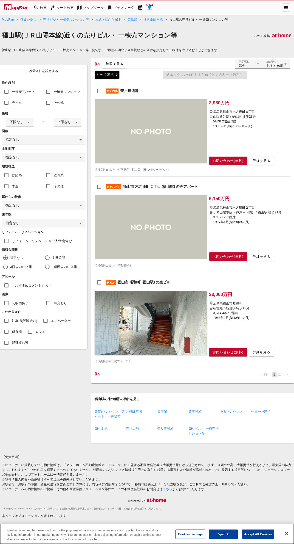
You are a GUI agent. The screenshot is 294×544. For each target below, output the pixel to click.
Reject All (223, 534)
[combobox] (20, 122)
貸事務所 (195, 411)
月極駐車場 (134, 411)
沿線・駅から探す (108, 19)
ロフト (40, 332)
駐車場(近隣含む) (24, 321)
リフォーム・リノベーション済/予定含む (42, 241)
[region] (147, 534)
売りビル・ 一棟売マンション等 (66, 19)
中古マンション (231, 411)
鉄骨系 (59, 175)
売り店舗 (132, 428)
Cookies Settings (190, 534)
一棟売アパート (23, 92)
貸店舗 (162, 411)
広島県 (132, 19)
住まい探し (28, 19)
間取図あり (20, 303)
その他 (59, 103)
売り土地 (101, 428)
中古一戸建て (261, 411)
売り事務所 (165, 428)
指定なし (16, 258)
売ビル (17, 103)
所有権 (17, 332)
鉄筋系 (17, 175)
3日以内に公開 (21, 267)
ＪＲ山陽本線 (153, 19)
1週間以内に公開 (64, 267)
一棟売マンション (67, 92)
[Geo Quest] (149, 7)
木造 (15, 186)
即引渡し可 (20, 343)
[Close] (287, 533)
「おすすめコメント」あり (31, 285)
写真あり (60, 303)
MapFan (8, 19)
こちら (167, 489)
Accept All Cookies (257, 534)
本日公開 (58, 258)
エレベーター (61, 321)
